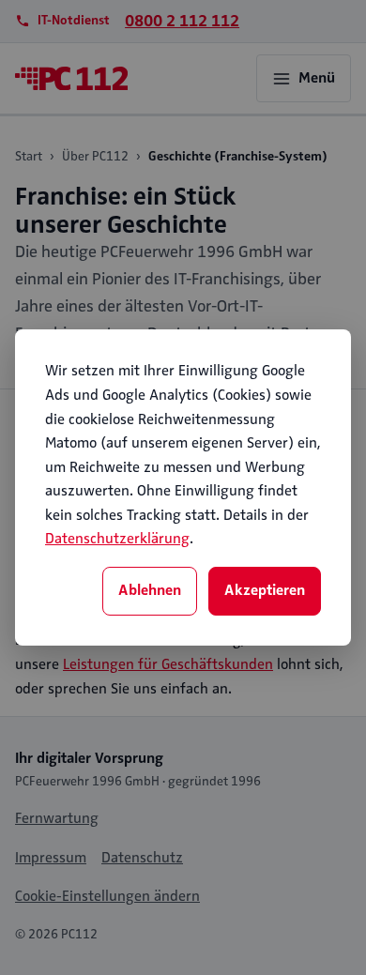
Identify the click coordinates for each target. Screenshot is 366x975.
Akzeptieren (264, 590)
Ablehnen (149, 590)
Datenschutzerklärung (117, 538)
